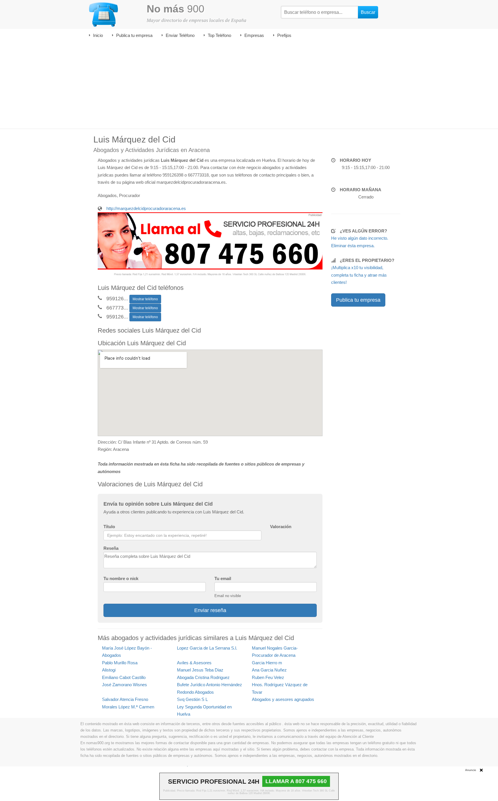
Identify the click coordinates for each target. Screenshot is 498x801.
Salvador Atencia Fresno (125, 699)
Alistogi (109, 669)
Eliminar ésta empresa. (353, 245)
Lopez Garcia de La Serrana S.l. (207, 648)
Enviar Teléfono (180, 35)
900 (175, 9)
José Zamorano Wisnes (124, 684)
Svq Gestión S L (192, 699)
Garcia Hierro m (267, 662)
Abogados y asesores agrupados (283, 699)
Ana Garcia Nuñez (269, 669)
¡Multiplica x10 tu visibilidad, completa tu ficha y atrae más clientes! (359, 275)
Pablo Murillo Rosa (119, 662)
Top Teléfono (219, 35)
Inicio (98, 35)
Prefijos (284, 35)
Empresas (254, 35)
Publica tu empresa (134, 35)
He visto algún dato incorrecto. (359, 238)
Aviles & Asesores (194, 662)
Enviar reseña (210, 610)
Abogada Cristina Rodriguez (203, 677)
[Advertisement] (249, 85)
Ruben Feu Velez (268, 677)
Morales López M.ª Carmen (128, 706)
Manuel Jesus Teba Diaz (200, 669)
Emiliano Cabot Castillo (124, 677)
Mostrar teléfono (145, 299)
